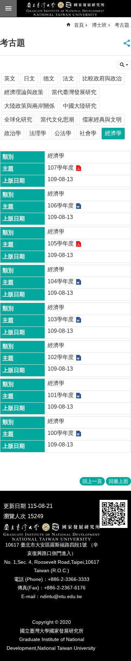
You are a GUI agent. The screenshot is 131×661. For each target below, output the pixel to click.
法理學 (37, 133)
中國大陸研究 (79, 106)
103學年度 (61, 319)
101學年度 (61, 395)
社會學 (88, 133)
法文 (68, 78)
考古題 (122, 25)
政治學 (12, 133)
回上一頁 (92, 481)
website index (8, 8)
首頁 (79, 25)
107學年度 (61, 168)
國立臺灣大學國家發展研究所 (65, 8)
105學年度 (61, 243)
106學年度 (61, 206)
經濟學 (113, 133)
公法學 (62, 133)
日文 (29, 78)
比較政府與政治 (102, 78)
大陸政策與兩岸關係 (29, 106)
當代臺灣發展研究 (74, 92)
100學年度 (61, 433)
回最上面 (118, 481)
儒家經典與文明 (102, 120)
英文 (9, 78)
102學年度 (61, 357)
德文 (48, 78)
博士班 (99, 25)
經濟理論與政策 (23, 92)
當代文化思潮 (57, 120)
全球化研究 (18, 120)
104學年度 (61, 281)
